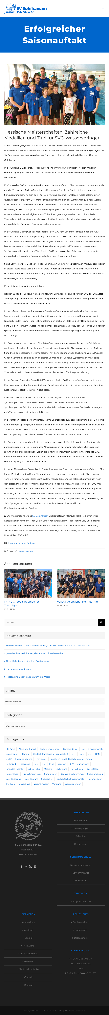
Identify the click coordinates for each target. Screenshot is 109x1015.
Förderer (28, 961)
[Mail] (26, 866)
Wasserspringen (26, 551)
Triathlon (10, 784)
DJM (82, 754)
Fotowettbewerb (23, 759)
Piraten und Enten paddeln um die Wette (28, 676)
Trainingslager (94, 779)
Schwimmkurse (81, 872)
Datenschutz (81, 938)
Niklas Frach (77, 769)
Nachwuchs (61, 769)
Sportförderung (95, 774)
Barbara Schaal (70, 749)
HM (43, 764)
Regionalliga (12, 774)
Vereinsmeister (41, 784)
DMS (97, 754)
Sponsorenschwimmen (72, 774)
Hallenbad (11, 764)
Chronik (28, 977)
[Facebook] (22, 866)
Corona (25, 754)
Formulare (28, 945)
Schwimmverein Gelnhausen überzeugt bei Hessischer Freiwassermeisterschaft (48, 645)
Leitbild (29, 938)
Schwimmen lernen (80, 865)
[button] (6, 589)
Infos (51, 764)
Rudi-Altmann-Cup (31, 774)
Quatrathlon (92, 769)
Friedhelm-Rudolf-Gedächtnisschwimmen (71, 759)
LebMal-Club (34, 769)
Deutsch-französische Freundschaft (50, 754)
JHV (72, 764)
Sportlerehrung (13, 779)
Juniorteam (83, 764)
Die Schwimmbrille (28, 969)
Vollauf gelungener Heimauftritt (77, 601)
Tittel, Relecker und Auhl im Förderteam (27, 661)
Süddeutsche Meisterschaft (70, 779)
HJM (36, 764)
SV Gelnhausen (40, 515)
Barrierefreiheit (81, 922)
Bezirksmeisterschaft (92, 749)
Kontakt (28, 985)
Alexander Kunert (27, 749)
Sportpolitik (47, 779)
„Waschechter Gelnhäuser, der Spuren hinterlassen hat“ (35, 653)
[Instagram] (35, 866)
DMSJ (9, 759)
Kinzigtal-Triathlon (15, 769)
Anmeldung (81, 880)
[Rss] (30, 866)
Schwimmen (50, 774)
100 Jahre (10, 749)
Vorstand (56, 784)
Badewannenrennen (49, 749)
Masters (48, 769)
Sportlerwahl (31, 779)
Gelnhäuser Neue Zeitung (21, 543)
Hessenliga (24, 764)
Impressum (81, 930)
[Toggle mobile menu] (103, 7)
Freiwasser (41, 759)
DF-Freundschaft (28, 953)
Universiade (24, 784)
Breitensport (12, 754)
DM (90, 754)
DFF (74, 754)
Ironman (62, 764)
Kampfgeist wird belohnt (19, 669)
